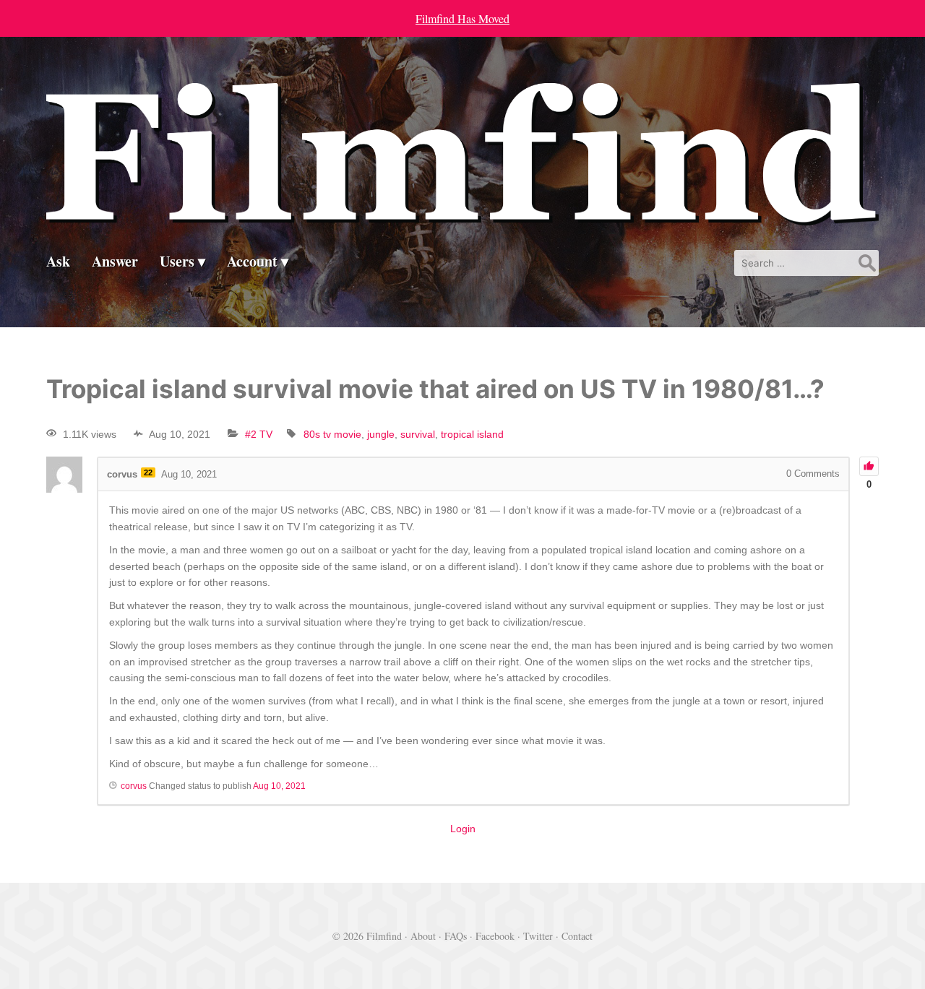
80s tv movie (332, 434)
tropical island (472, 434)
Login (463, 828)
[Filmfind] (462, 214)
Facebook (495, 936)
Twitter (538, 936)
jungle (381, 434)
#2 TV (258, 434)
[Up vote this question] (869, 466)
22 (148, 472)
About (423, 936)
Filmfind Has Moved (462, 18)
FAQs (455, 936)
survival (417, 434)
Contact (577, 936)
